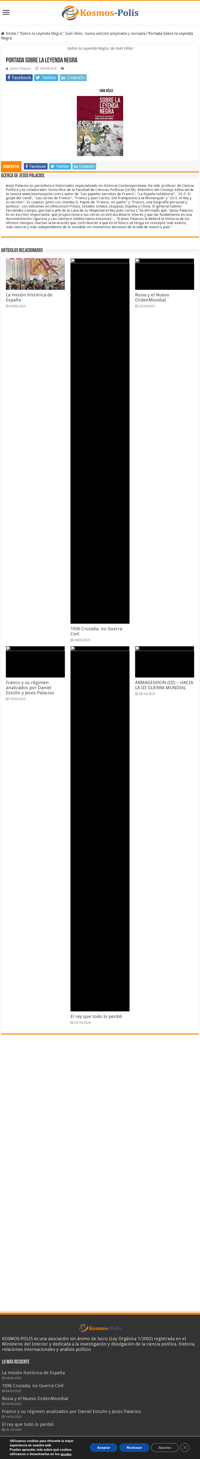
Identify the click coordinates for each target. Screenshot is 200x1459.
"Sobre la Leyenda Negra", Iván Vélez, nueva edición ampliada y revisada (82, 33)
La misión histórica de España (33, 1372)
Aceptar (103, 1448)
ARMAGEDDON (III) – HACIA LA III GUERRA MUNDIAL (164, 685)
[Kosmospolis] (100, 13)
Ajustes (165, 1448)
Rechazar (134, 1448)
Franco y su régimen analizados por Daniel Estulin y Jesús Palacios (30, 687)
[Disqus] (100, 1110)
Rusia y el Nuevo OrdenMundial (152, 297)
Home (10, 33)
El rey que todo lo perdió (96, 1016)
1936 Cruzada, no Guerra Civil (32, 1385)
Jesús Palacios (20, 68)
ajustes (65, 1454)
